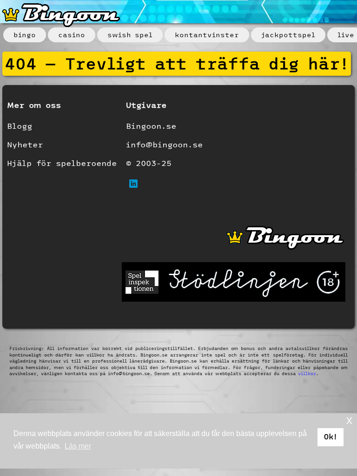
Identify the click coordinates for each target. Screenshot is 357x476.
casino (71, 35)
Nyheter (25, 144)
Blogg (19, 125)
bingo (24, 35)
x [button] (349, 420)
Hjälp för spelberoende (62, 163)
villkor (307, 373)
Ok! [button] (330, 437)
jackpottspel (288, 35)
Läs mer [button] (78, 446)
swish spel (129, 35)
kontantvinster (207, 35)
